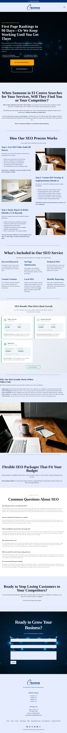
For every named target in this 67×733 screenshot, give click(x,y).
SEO (28, 721)
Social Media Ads (46, 721)
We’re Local (5, 389)
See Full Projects (32, 367)
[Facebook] (27, 727)
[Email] (37, 727)
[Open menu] (65, 7)
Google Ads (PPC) (55, 721)
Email (12, 643)
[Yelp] (32, 727)
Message (13, 650)
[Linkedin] (35, 727)
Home (8, 721)
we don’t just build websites (21, 116)
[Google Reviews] (30, 727)
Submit (13, 662)
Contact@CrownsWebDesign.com (33, 715)
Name (11, 637)
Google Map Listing (35, 721)
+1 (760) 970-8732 (35, 713)
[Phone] (40, 727)
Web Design (23, 721)
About (12, 721)
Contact (17, 721)
